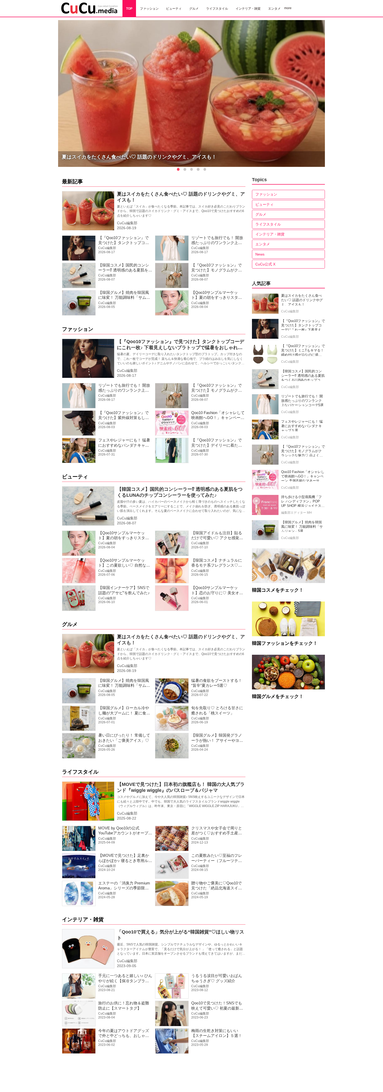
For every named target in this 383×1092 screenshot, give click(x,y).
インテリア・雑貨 (83, 919)
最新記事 (72, 181)
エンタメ (262, 244)
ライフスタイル (80, 772)
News (259, 254)
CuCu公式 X (265, 264)
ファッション (77, 329)
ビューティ (75, 477)
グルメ (70, 624)
